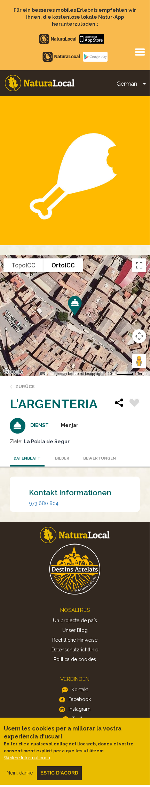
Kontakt (79, 689)
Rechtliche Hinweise (74, 640)
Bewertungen (98, 458)
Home (39, 83)
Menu (139, 51)
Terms (142, 374)
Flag (134, 403)
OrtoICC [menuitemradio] (63, 265)
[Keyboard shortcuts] (42, 373)
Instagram (79, 709)
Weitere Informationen (27, 757)
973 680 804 (43, 503)
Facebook (80, 699)
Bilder (62, 458)
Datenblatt (27, 458)
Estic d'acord (59, 773)
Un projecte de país (75, 620)
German (127, 83)
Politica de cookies (75, 659)
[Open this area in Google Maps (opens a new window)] (13, 371)
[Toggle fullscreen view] (139, 265)
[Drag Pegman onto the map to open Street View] (139, 361)
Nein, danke (20, 773)
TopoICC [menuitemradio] (23, 265)
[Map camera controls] (139, 336)
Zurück (25, 386)
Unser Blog (75, 630)
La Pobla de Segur (47, 441)
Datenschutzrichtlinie (75, 649)
